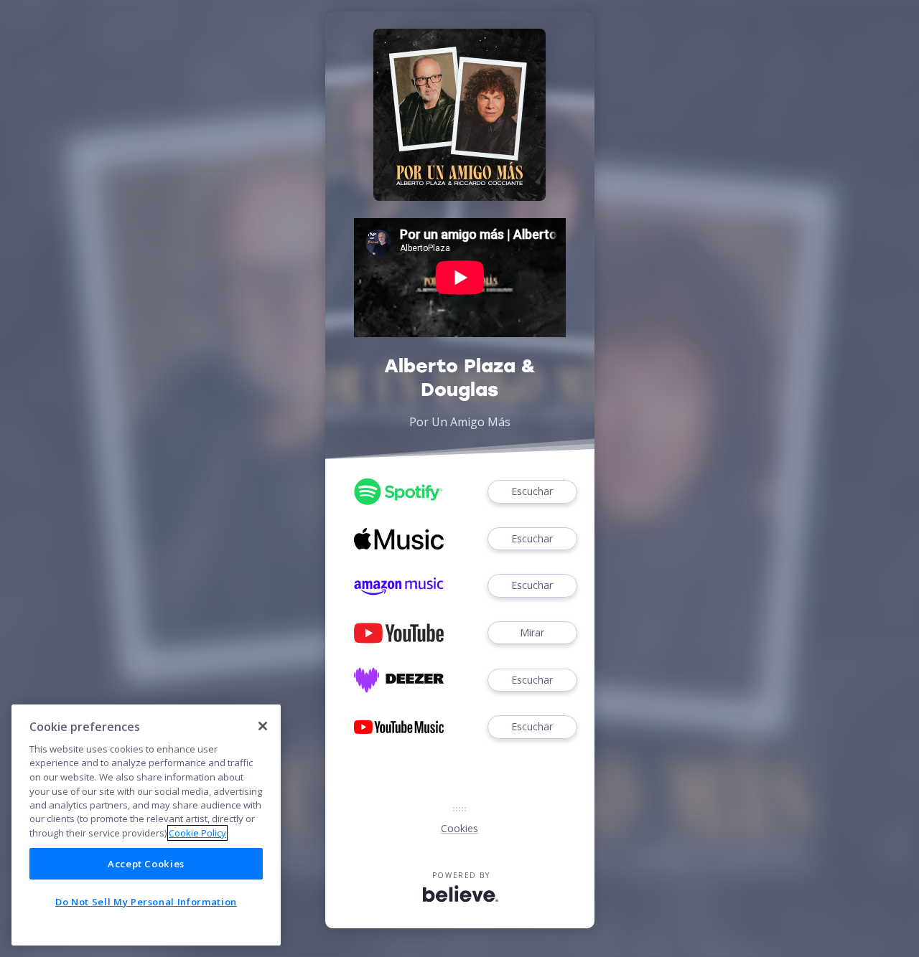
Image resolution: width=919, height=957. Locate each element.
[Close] (263, 726)
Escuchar (532, 491)
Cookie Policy (197, 832)
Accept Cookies (146, 863)
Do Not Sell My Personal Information (146, 901)
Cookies (459, 828)
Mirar (532, 632)
